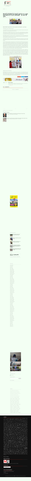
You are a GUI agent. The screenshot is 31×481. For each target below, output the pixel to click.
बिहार (13, 438)
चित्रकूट (26, 430)
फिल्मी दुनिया (21, 437)
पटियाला (16, 435)
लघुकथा (8, 445)
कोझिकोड (21, 428)
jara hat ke (15, 421)
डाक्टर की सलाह (19, 432)
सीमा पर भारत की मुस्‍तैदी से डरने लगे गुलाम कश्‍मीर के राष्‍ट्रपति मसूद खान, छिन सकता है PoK (16, 113)
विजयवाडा (13, 446)
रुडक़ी (10, 444)
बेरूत (12, 439)
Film (17, 420)
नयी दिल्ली (11, 412)
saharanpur (12, 397)
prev (10, 371)
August (11, 274)
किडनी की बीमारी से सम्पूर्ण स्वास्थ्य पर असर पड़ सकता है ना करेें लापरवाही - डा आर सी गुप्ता (13, 12)
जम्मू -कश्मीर (14, 409)
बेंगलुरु (6, 439)
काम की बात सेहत (6, 427)
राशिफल (6, 444)
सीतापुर (23, 450)
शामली (17, 447)
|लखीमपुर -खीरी (21, 419)
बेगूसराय (10, 439)
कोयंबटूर (17, 404)
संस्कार (5, 450)
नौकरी (9, 435)
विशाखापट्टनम (18, 446)
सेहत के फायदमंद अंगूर (25, 451)
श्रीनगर (4, 448)
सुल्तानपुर (4, 451)
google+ (19, 76)
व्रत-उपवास (13, 447)
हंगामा (25, 452)
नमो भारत (4, 434)
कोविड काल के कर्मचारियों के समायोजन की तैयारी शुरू (17, 238)
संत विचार (19, 448)
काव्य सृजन (18, 427)
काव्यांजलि (4, 428)
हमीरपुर (13, 453)
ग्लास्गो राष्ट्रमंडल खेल (8, 430)
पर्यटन (26, 435)
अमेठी (18, 397)
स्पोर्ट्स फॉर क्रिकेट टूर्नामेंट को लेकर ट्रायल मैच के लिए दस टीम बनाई (16, 234)
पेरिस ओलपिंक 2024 (14, 436)
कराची (26, 426)
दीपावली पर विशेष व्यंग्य (25, 433)
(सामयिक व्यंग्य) (7, 419)
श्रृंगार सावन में (7, 448)
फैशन (24, 437)
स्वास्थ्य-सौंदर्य (22, 452)
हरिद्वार (15, 453)
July (10, 284)
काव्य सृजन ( (23, 427)
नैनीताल (5, 435)
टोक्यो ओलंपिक (10, 432)
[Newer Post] (4, 108)
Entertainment (9, 420)
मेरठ (19, 442)
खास (13, 405)
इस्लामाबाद (11, 425)
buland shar (12, 393)
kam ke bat (18, 421)
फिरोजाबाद (18, 437)
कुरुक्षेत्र (12, 428)
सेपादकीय (8, 451)
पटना (14, 435)
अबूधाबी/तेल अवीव (23, 423)
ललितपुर (14, 445)
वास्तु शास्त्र (8, 446)
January (11, 270)
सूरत (6, 451)
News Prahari (5, 17)
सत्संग (21, 448)
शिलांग (21, 447)
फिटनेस (9, 437)
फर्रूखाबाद (7, 437)
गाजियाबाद (18, 405)
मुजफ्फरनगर (19, 441)
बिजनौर (11, 438)
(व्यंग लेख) (20, 418)
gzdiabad (16, 393)
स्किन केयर (7, 452)
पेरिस (10, 436)
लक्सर (18, 444)
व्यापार (10, 447)
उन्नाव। (20, 425)
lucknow (11, 394)
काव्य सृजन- (26, 427)
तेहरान (13, 433)
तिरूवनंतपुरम (8, 433)
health (23, 420)
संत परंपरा (14, 448)
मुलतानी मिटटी (17, 442)
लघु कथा (5, 445)
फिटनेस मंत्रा (15, 437)
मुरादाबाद (14, 442)
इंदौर (6, 425)
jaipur (19, 393)
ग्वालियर (11, 430)
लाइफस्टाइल (24, 445)
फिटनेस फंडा (12, 437)
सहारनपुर (19, 412)
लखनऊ (20, 444)
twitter (23, 76)
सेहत (10, 451)
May (10, 267)
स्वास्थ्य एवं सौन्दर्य (18, 452)
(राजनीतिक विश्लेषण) (17, 418)
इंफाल (8, 425)
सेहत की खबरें (21, 451)
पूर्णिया (5, 436)
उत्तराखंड (16, 401)
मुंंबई (12, 442)
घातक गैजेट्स (19, 430)
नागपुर (21, 434)
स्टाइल (9, 452)
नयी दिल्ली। (14, 434)
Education (5, 420)
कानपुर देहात (11, 404)
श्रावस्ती (26, 447)
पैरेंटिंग (17, 436)
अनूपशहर (12, 423)
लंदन (12, 445)
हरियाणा (18, 453)
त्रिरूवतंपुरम (16, 433)
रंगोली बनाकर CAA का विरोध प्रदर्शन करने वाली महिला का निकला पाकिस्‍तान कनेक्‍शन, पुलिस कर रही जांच (17, 118)
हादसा (24, 453)
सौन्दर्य (4, 452)
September (11, 273)
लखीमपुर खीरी (26, 444)
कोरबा (19, 404)
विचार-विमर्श (10, 446)
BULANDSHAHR (12, 390)
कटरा (19, 426)
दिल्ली (22, 433)
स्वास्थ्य (15, 452)
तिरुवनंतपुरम (5, 433)
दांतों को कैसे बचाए (19, 433)
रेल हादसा (14, 444)
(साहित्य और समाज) (12, 419)
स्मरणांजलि (13, 452)
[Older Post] (26, 108)
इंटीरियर (4, 425)
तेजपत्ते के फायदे (11, 433)
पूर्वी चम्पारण (8, 436)
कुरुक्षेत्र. (14, 428)
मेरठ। (23, 442)
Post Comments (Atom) (10, 110)
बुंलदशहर (23, 438)
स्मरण (11, 452)
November (11, 281)
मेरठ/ (25, 442)
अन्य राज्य (16, 397)
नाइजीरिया (19, 434)
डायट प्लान (23, 432)
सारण (16, 450)
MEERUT (17, 390)
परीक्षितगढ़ (24, 435)
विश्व (23, 446)
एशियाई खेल (8, 426)
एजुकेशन (22, 425)
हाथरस (22, 453)
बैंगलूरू (18, 439)
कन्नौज (24, 426)
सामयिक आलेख (14, 450)
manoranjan (26, 421)
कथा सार (22, 426)
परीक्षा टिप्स (21, 435)
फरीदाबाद (26, 436)
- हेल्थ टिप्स (8, 418)
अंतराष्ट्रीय (7, 423)
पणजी (18, 435)
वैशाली (25, 446)
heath (6, 421)
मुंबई (10, 442)
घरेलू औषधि (14, 430)
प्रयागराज (20, 436)
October (11, 291)
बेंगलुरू (8, 439)
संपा (23, 448)
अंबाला (20, 423)
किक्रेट (9, 428)
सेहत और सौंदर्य (17, 451)
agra (24, 419)
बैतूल (20, 439)
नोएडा (16, 412)
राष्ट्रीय (8, 444)
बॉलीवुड (22, 439)
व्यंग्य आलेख (8, 447)
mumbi (15, 394)
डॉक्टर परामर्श (25, 432)
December (11, 271)
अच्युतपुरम (4, 423)
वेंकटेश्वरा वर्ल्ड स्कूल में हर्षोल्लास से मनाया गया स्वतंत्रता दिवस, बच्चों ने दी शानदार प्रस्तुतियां (17, 249)
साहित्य (19, 450)
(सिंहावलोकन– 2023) (17, 419)
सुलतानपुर (26, 450)
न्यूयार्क (12, 435)
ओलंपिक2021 (17, 426)
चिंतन (23, 430)
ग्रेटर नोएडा (14, 408)
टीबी (7, 432)
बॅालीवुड (4, 439)
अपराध (18, 423)
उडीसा (13, 401)
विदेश (15, 446)
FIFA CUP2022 (14, 420)
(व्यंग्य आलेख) (23, 418)
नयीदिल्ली (14, 412)
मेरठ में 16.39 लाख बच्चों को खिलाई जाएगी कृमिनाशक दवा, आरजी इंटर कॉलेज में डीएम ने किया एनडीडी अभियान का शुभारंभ (17, 246)
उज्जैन (11, 401)
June (10, 266)
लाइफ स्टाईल (21, 445)
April (10, 277)
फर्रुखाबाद (4, 437)
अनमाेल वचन (10, 423)
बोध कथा (25, 439)
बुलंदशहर (20, 438)
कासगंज (15, 404)
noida (4, 422)
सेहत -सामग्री (13, 451)
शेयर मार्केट (23, 447)
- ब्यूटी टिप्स (5, 418)
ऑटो (18, 401)
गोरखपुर (11, 408)
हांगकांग (20, 453)
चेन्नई (19, 408)
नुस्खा (25, 434)
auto (26, 419)
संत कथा (12, 448)
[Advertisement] (13, 134)
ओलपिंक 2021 (14, 426)
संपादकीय (25, 448)
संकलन (10, 448)
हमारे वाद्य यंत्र (10, 453)
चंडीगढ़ (17, 408)
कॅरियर (16, 428)
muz (17, 394)
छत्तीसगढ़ (11, 409)
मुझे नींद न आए (5, 442)
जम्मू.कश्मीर (18, 409)
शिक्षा (19, 447)
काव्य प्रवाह (12, 427)
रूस (12, 444)
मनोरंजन (9, 440)
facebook (26, 76)
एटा (24, 425)
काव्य (9, 427)
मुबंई (8, 442)
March (11, 278)
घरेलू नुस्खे (16, 430)
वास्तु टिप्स (5, 446)
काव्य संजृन (15, 427)
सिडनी (21, 450)
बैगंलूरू (16, 439)
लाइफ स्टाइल (17, 445)
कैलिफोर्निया (19, 428)
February (11, 269)
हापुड (26, 453)
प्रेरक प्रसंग (23, 436)
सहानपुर (7, 450)
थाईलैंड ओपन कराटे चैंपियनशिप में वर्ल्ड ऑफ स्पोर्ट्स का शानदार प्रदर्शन (16, 241)
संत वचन (17, 448)
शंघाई (15, 447)
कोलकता (11, 405)
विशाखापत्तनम (21, 446)
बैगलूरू (14, 439)
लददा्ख (10, 445)
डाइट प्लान (15, 432)
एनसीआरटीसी (5, 426)
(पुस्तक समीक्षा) (13, 418)
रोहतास (16, 444)
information (9, 421)
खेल (15, 405)
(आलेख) (10, 418)
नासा (23, 434)
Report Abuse (6, 456)
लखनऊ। (23, 444)
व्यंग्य (4, 447)
